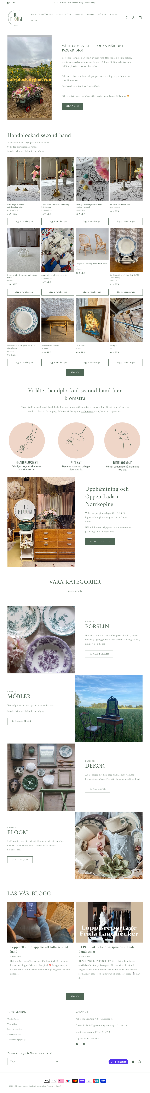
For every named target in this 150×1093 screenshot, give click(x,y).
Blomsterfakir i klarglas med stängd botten (22, 276)
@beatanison (83, 407)
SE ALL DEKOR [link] (98, 789)
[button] (127, 18)
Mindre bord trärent (50, 346)
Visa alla (75, 372)
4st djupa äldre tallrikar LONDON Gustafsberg (124, 276)
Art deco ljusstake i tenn (120, 205)
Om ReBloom (13, 1019)
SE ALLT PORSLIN (99, 654)
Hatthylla (113, 346)
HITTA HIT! (72, 106)
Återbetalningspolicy (16, 1040)
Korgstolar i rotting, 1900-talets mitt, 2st (91, 265)
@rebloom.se (87, 411)
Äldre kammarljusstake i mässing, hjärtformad (55, 206)
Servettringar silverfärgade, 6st (54, 275)
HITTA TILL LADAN (100, 542)
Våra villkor (12, 1024)
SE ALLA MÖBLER (21, 721)
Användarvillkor (14, 1034)
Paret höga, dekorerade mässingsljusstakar (16, 206)
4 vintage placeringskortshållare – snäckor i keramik (90, 206)
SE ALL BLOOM (20, 860)
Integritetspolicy (14, 1029)
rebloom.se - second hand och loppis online (30, 1086)
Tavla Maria (80, 346)
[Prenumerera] (56, 1061)
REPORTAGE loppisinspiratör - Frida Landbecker (106, 949)
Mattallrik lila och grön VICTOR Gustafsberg (21, 347)
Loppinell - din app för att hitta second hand (39, 949)
